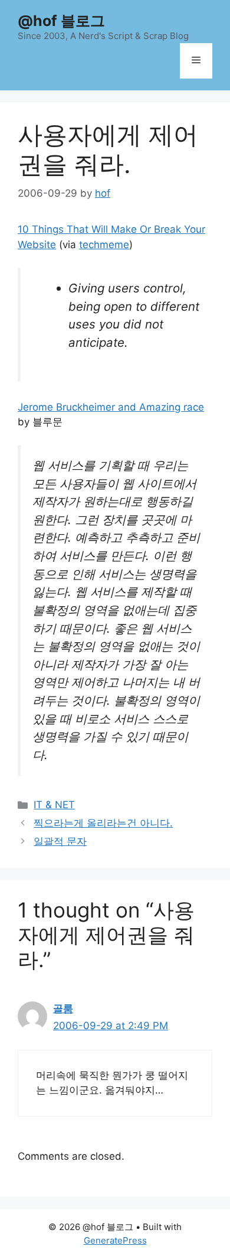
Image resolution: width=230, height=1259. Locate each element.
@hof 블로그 (61, 21)
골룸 (63, 1008)
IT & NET (54, 805)
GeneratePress (115, 1240)
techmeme (104, 245)
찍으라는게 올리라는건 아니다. (103, 823)
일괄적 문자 (60, 841)
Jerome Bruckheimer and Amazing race (111, 407)
